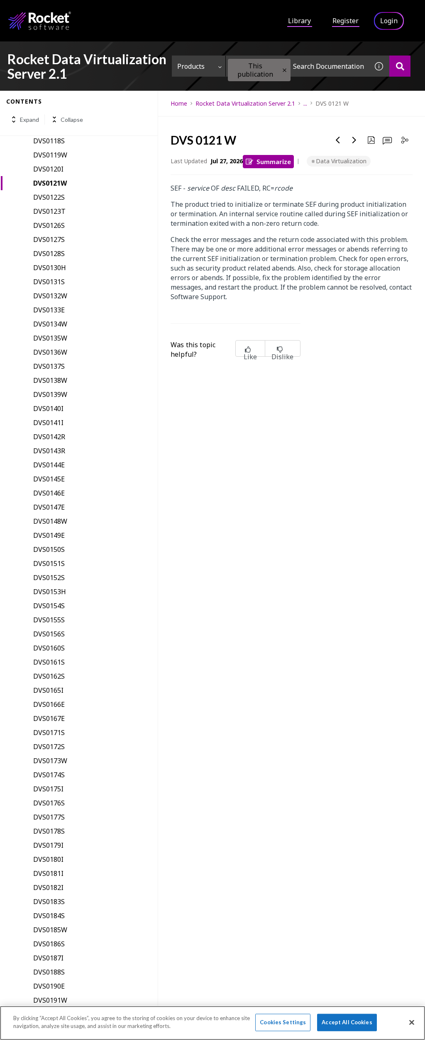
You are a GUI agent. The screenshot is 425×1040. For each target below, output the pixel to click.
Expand (29, 119)
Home (179, 103)
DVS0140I (48, 408)
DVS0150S (49, 549)
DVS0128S (49, 253)
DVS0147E (49, 507)
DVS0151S (49, 563)
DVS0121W (50, 183)
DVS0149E (49, 535)
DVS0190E (49, 986)
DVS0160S (49, 648)
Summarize (273, 161)
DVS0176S (49, 803)
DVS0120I (48, 169)
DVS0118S (49, 140)
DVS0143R (49, 450)
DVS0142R (49, 436)
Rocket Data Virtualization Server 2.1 (245, 103)
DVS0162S (49, 676)
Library (299, 20)
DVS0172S (49, 746)
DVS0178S (49, 831)
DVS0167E (49, 718)
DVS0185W (50, 929)
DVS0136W (50, 352)
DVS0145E (49, 479)
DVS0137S (49, 366)
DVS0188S (49, 972)
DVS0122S (49, 197)
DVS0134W (50, 324)
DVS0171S (49, 732)
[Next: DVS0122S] (354, 140)
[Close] (412, 1022)
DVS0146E (49, 493)
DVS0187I (48, 958)
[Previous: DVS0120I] (338, 140)
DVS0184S (49, 915)
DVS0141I (48, 422)
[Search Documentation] (399, 66)
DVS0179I (48, 845)
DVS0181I (48, 873)
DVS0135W (50, 338)
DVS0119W (50, 155)
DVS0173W (50, 760)
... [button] (305, 103)
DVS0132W (50, 295)
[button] (284, 70)
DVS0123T (49, 211)
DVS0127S (49, 239)
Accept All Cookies (347, 1022)
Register (345, 20)
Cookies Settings (283, 1022)
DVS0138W (50, 380)
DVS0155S (49, 619)
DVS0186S (49, 943)
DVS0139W (50, 394)
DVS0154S (49, 605)
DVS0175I (48, 788)
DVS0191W (50, 1000)
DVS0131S (49, 281)
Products (191, 66)
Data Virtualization (341, 161)
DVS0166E (49, 704)
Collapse (72, 119)
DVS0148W (50, 521)
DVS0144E (49, 464)
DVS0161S (49, 662)
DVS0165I (48, 690)
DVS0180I (48, 859)
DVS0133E (49, 309)
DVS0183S (49, 901)
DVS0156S (49, 634)
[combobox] (297, 66)
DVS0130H (49, 267)
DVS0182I (48, 887)
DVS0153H (49, 591)
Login (389, 20)
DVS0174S (49, 774)
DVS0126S (49, 225)
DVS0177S (49, 817)
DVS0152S (49, 577)
